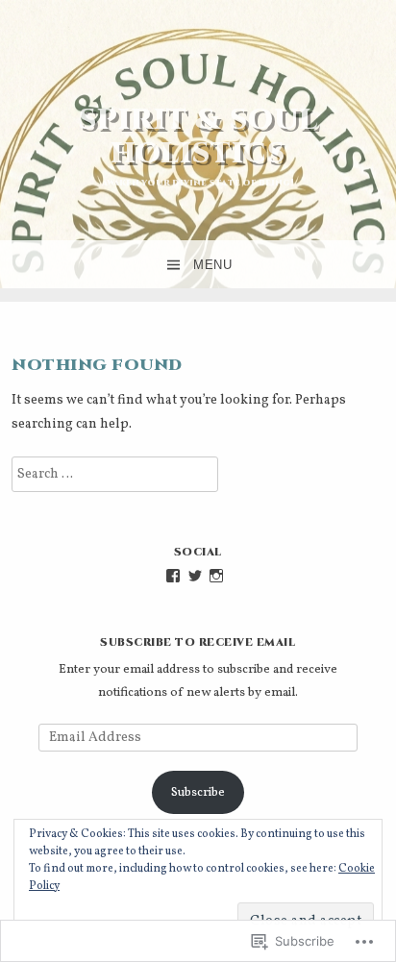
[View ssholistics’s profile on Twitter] (195, 575)
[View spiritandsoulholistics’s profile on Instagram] (216, 575)
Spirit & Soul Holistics (198, 137)
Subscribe (198, 792)
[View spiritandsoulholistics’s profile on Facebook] (173, 575)
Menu (212, 265)
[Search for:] (115, 474)
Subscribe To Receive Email (197, 642)
